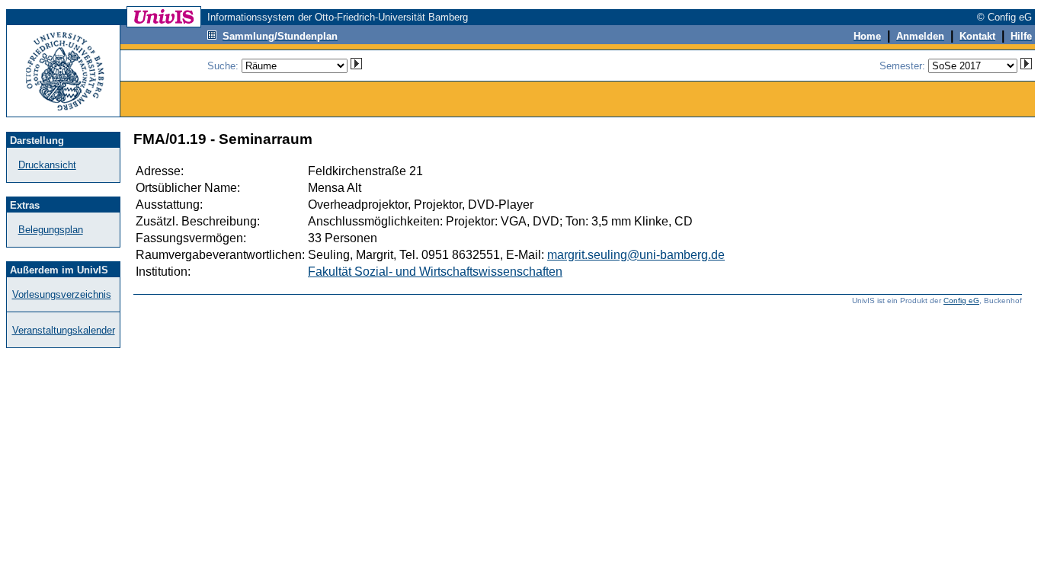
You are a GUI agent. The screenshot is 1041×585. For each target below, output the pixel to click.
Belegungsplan (50, 229)
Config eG (961, 300)
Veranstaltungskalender (63, 330)
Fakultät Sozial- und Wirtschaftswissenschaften (435, 271)
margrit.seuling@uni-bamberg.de (636, 254)
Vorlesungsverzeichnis (61, 294)
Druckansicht (47, 165)
